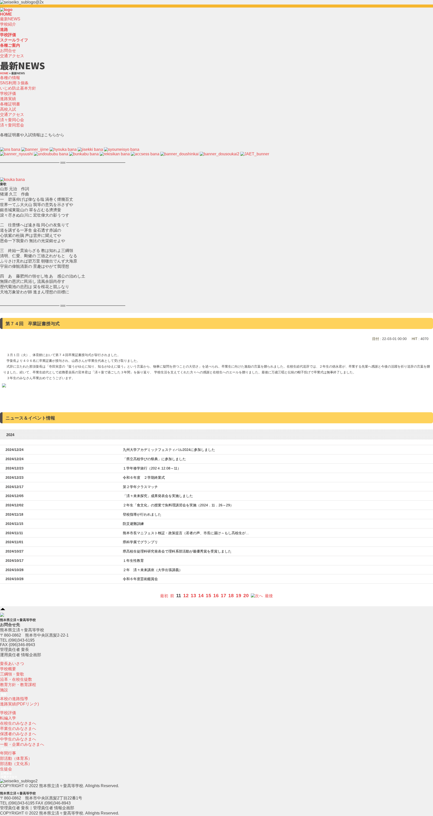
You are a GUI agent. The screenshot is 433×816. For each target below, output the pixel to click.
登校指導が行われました (142, 514)
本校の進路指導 (14, 699)
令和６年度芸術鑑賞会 (140, 579)
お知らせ (6, 708)
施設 (4, 690)
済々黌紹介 (8, 659)
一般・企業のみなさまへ (22, 744)
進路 (3, 694)
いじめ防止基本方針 (18, 88)
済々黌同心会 (12, 120)
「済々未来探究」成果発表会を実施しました (158, 496)
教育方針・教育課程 (18, 685)
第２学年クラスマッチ (140, 487)
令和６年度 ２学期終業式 (144, 478)
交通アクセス (12, 56)
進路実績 (8, 99)
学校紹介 (8, 24)
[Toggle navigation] (14, 11)
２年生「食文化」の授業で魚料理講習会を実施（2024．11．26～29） (178, 505)
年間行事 (8, 753)
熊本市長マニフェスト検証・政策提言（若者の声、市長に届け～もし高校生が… (186, 533)
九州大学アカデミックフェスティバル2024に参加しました (169, 450)
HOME (6, 14)
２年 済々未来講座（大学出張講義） (152, 570)
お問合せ (8, 50)
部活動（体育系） (16, 758)
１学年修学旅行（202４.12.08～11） (152, 468)
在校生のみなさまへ (18, 723)
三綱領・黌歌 (12, 674)
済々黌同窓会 (12, 125)
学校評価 (8, 93)
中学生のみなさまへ (18, 739)
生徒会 (6, 769)
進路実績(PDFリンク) (19, 704)
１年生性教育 (133, 561)
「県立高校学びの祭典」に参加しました (154, 459)
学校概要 (8, 669)
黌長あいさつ (12, 663)
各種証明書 (10, 104)
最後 (269, 596)
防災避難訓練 (133, 524)
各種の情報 (10, 78)
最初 (164, 596)
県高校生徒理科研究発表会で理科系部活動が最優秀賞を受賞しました (177, 551)
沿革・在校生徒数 (16, 679)
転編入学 (8, 718)
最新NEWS (10, 19)
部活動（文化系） (16, 764)
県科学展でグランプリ (140, 542)
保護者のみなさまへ (18, 734)
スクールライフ (10, 748)
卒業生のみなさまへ (18, 728)
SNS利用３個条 (14, 83)
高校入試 (8, 109)
